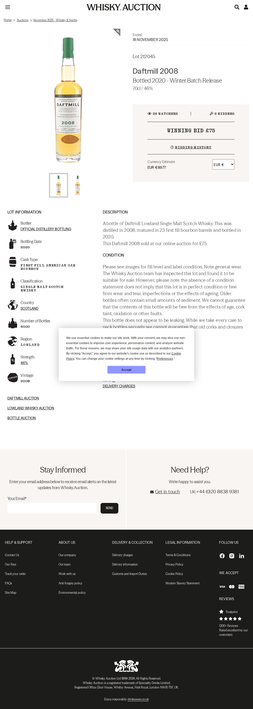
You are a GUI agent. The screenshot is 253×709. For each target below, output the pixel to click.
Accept (126, 370)
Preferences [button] (165, 358)
